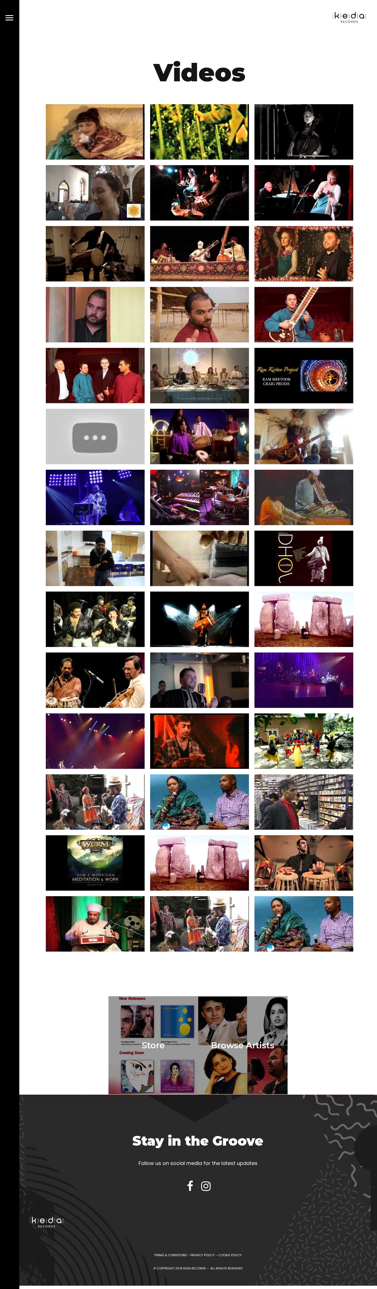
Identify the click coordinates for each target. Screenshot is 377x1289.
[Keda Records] (349, 18)
